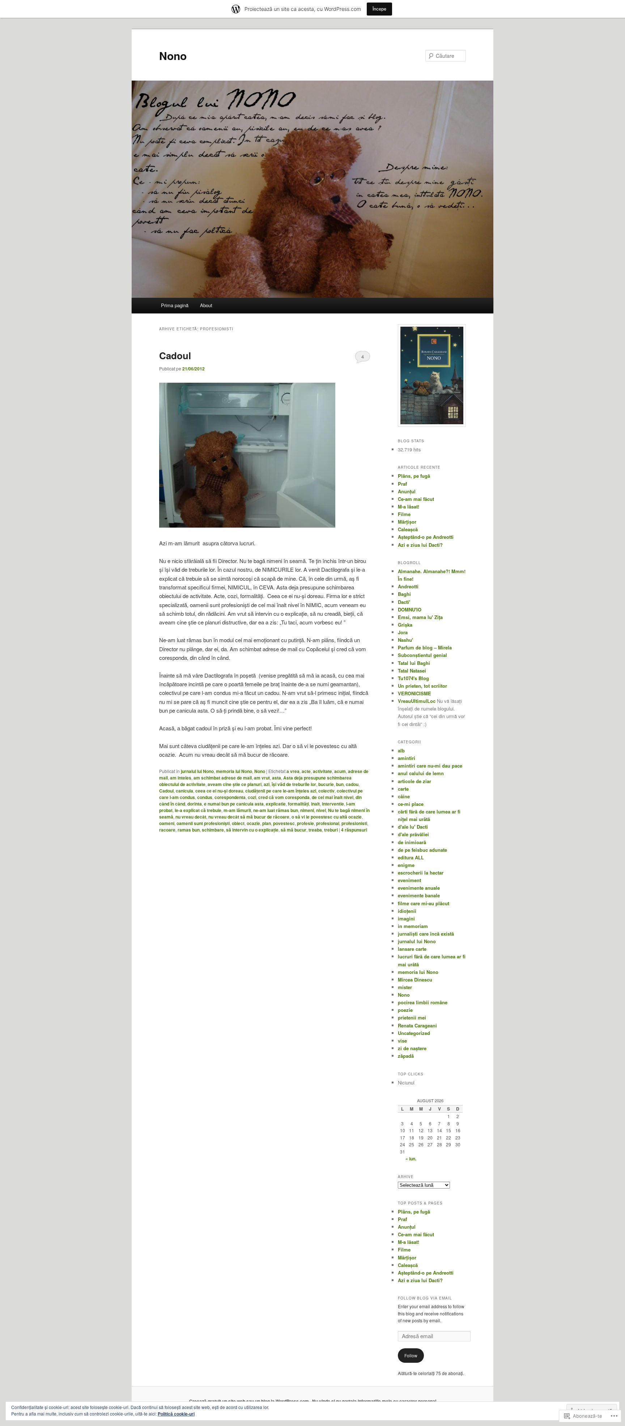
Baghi (404, 593)
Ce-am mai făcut (416, 498)
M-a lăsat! (408, 506)
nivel (321, 810)
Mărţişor (407, 521)
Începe (379, 9)
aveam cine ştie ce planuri (235, 784)
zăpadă (406, 1055)
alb (401, 750)
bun (340, 784)
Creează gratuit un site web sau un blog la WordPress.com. (249, 1401)
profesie (305, 823)
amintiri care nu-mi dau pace (430, 765)
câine (404, 796)
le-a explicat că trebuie (198, 810)
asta (276, 777)
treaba (315, 829)
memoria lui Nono (234, 771)
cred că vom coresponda (284, 797)
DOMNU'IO (409, 609)
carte (403, 788)
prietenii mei (412, 1017)
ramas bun (189, 829)
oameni (166, 823)
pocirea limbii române (422, 1002)
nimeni (307, 810)
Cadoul (175, 355)
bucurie (326, 784)
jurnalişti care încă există (426, 933)
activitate (322, 771)
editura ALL (411, 857)
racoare (167, 829)
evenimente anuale (419, 887)
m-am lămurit (237, 810)
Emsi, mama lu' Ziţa (420, 617)
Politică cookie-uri (176, 1413)
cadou (352, 784)
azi (266, 784)
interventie (333, 803)
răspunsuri (354, 829)
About (206, 305)
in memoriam (413, 926)
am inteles (180, 777)
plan (266, 823)
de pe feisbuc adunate (422, 849)
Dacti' (404, 601)
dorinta (194, 803)
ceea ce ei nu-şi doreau (219, 790)
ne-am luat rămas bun (275, 810)
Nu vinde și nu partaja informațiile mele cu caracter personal (374, 1401)
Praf (402, 483)
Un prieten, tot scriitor (422, 685)
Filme (404, 514)
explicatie (276, 803)
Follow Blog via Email (425, 1298)
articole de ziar (414, 781)
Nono (173, 55)
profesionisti (354, 823)
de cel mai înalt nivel (332, 797)
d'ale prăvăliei (413, 834)
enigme (406, 865)
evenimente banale (419, 895)
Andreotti (408, 586)
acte (306, 771)
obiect (238, 823)
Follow (410, 1355)
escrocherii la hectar (420, 872)
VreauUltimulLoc (416, 700)
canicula (184, 790)
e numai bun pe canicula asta (234, 803)
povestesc (284, 823)
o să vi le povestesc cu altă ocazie (327, 816)
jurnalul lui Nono (197, 771)
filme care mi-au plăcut (423, 903)
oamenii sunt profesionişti (203, 823)
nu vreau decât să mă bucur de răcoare (248, 816)
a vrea (292, 771)
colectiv (326, 790)
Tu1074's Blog (413, 678)
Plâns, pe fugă (414, 475)
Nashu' (405, 639)
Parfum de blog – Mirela (425, 647)
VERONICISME (414, 693)
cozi (252, 797)
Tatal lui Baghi (414, 663)
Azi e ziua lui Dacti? (420, 544)
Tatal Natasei (412, 670)
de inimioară (412, 842)
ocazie (253, 823)
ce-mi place (411, 803)
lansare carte (412, 948)
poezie (405, 1009)
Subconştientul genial (422, 655)
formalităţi (298, 803)
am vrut (262, 777)
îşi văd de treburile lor (294, 784)
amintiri (406, 758)
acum (340, 771)
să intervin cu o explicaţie (252, 829)
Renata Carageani (417, 1025)
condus (204, 797)
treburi (331, 829)
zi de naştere (412, 1048)
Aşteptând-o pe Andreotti (426, 536)
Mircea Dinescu (415, 979)
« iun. (410, 1158)
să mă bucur (293, 829)
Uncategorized (414, 1033)
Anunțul (407, 491)
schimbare (213, 829)
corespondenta (230, 797)
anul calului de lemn (421, 773)
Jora (403, 632)
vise (402, 1040)
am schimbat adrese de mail (223, 777)
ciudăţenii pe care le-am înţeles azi (280, 790)
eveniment (409, 880)
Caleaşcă (408, 529)
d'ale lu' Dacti (413, 826)
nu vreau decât (190, 816)
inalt (315, 803)
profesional (327, 823)
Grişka (405, 624)
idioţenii (407, 910)
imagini (406, 918)
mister (405, 987)
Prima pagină (174, 305)
